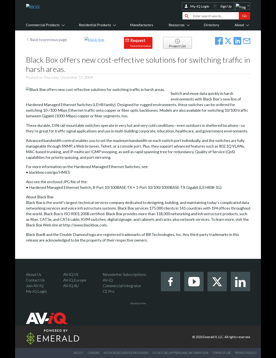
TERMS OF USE (221, 353)
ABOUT (78, 353)
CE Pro (108, 291)
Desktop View (138, 303)
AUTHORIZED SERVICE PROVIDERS (126, 353)
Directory (211, 25)
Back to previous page (48, 39)
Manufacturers (141, 25)
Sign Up (226, 6)
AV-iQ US (70, 274)
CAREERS (93, 353)
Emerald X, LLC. (213, 337)
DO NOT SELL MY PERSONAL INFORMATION (180, 353)
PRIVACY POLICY (246, 353)
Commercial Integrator (122, 285)
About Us (33, 274)
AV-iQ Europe (74, 280)
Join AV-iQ (34, 285)
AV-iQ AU (71, 285)
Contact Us (35, 280)
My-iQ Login (199, 6)
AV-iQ (108, 280)
